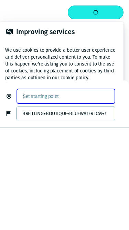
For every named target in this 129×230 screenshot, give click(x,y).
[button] (11, 96)
